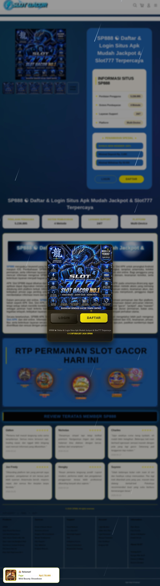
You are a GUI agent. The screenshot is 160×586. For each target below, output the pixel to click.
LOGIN (64, 318)
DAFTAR (94, 318)
